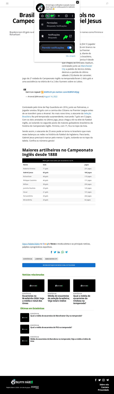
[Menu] (7, 3)
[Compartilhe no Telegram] (66, 252)
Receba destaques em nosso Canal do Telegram (59, 265)
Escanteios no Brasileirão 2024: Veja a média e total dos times (33, 299)
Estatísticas (27, 259)
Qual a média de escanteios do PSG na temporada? (51, 327)
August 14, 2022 (50, 96)
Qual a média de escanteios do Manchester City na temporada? (56, 316)
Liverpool (38, 259)
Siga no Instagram (103, 380)
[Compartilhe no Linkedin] (58, 252)
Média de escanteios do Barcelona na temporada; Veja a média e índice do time (60, 340)
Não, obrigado (70, 56)
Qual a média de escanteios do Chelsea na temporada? (81, 299)
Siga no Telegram (107, 380)
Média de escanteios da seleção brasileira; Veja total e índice (59, 298)
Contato (105, 387)
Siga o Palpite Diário (31, 243)
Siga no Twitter (99, 380)
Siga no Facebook (95, 380)
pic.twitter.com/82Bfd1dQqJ (65, 92)
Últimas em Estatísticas (32, 308)
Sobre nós (104, 384)
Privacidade (103, 390)
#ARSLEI (48, 92)
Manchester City (51, 259)
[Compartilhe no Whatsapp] (62, 252)
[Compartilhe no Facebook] (51, 252)
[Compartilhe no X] (55, 252)
